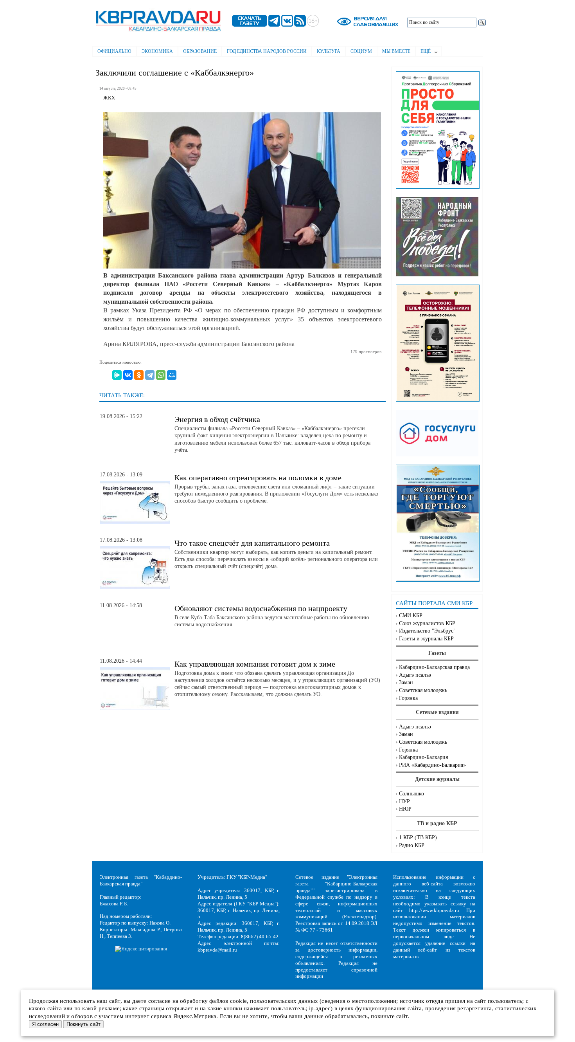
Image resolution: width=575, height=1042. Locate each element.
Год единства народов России (267, 51)
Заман (406, 682)
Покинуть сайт (83, 1024)
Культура (328, 51)
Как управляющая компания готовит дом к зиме (254, 664)
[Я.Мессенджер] (117, 375)
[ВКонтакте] (128, 375)
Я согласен (45, 1024)
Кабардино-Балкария (423, 757)
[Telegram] (150, 375)
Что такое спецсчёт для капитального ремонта (252, 543)
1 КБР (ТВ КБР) (418, 837)
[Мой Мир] (171, 375)
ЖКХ (109, 98)
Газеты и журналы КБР (426, 639)
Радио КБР (411, 845)
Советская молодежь (423, 690)
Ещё (423, 52)
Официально (114, 51)
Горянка (408, 698)
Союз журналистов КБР (427, 623)
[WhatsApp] (160, 375)
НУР (404, 801)
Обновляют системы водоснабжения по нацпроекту (260, 608)
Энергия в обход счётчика (217, 419)
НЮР (405, 809)
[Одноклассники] (139, 375)
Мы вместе (396, 51)
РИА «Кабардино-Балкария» (432, 765)
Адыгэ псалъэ (415, 675)
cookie (238, 1001)
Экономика (157, 51)
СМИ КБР (410, 615)
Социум (361, 51)
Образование (200, 51)
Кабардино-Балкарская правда (434, 667)
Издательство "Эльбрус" (427, 631)
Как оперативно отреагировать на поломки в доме (257, 477)
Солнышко (411, 794)
